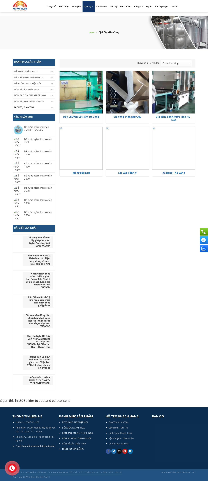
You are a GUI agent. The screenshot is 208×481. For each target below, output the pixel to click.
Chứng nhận (161, 6)
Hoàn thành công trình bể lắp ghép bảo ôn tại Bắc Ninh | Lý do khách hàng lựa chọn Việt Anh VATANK (38, 280)
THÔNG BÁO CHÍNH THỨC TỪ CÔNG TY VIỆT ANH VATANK (39, 380)
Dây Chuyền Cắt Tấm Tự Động (81, 116)
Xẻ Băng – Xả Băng (173, 172)
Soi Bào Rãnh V (127, 172)
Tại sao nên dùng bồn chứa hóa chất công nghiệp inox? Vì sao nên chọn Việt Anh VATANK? (38, 320)
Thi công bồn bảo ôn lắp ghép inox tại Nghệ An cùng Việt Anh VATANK (38, 241)
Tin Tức (174, 6)
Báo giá (137, 6)
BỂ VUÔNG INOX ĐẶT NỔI (75, 422)
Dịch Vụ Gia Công (24, 107)
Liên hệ (113, 6)
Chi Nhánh (101, 6)
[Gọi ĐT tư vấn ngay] (203, 232)
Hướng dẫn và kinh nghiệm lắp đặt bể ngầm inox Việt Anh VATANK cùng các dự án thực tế (38, 362)
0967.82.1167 (32, 422)
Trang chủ (51, 6)
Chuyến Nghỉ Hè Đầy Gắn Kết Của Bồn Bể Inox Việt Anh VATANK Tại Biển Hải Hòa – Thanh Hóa (38, 341)
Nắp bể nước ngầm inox (28, 77)
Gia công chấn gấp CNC (127, 116)
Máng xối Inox (81, 172)
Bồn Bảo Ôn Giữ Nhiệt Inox (30, 95)
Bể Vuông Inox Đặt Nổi (27, 83)
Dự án (149, 6)
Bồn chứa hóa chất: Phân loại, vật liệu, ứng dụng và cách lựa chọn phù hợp (39, 259)
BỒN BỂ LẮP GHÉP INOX (74, 443)
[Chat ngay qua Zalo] (203, 248)
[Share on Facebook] (108, 451)
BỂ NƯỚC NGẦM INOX (73, 427)
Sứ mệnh (76, 6)
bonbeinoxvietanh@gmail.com (38, 446)
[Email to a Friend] (119, 451)
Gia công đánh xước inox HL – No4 (174, 118)
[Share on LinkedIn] (130, 451)
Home (91, 32)
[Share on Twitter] (113, 451)
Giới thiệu (64, 6)
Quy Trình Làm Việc (119, 422)
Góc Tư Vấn (125, 6)
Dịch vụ (87, 6)
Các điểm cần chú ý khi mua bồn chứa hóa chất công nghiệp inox (39, 301)
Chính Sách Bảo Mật (119, 443)
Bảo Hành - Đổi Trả (118, 427)
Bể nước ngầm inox (26, 71)
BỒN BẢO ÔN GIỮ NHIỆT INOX (77, 433)
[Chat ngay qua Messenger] (203, 240)
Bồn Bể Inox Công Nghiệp (29, 101)
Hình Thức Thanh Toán (120, 433)
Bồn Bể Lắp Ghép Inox (26, 89)
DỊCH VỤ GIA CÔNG (73, 449)
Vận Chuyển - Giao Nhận (121, 438)
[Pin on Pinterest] (124, 451)
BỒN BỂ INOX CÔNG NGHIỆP (76, 438)
